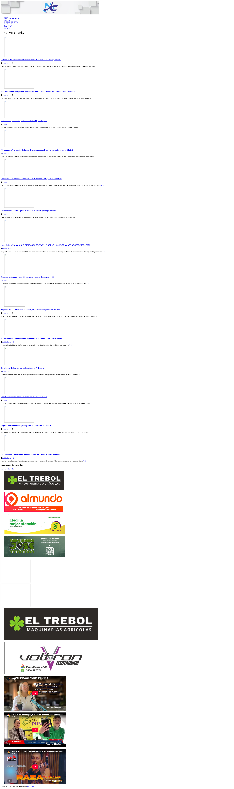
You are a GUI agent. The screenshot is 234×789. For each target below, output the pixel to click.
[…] (96, 66)
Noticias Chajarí (6, 63)
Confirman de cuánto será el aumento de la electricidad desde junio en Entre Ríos (31, 179)
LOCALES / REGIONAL (12, 18)
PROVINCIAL (8, 20)
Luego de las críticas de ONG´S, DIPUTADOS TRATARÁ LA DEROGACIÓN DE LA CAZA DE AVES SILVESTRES (45, 245)
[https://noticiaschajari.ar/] (50, 14)
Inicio (6, 17)
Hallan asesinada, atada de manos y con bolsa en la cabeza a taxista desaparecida (31, 338)
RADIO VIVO (8, 23)
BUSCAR (7, 28)
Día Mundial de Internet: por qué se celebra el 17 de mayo (22, 368)
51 (5, 469)
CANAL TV (8, 25)
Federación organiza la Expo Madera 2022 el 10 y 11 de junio (24, 121)
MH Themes (30, 786)
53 (9, 469)
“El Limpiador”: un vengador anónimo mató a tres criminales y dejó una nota (30, 454)
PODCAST (7, 27)
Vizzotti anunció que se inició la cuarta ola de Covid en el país (24, 397)
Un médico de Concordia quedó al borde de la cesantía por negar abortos (28, 211)
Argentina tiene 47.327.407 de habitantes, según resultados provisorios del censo (31, 310)
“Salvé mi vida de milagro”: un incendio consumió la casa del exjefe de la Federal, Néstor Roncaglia (38, 92)
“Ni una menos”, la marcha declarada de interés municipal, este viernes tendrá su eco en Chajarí (37, 150)
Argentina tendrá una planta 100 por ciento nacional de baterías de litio (27, 277)
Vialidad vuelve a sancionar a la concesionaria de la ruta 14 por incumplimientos (31, 60)
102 (13, 469)
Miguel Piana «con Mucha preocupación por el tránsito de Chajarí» (26, 426)
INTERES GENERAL (11, 22)
